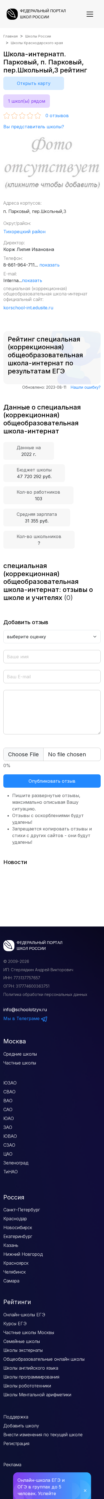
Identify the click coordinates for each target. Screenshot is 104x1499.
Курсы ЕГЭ (15, 1323)
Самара (11, 1281)
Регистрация (16, 1443)
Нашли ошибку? (86, 387)
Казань (10, 1245)
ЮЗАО (10, 1083)
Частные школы (19, 1063)
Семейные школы (21, 1341)
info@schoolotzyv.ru (25, 1009)
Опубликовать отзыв (52, 781)
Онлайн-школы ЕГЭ (24, 1314)
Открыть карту (33, 83)
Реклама (12, 1464)
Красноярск (16, 1263)
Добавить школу (21, 1425)
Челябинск (14, 1272)
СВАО (9, 1091)
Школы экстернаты (23, 1350)
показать (49, 265)
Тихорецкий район (24, 231)
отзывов (57, 115)
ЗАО (7, 1127)
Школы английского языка (30, 1368)
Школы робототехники (27, 1385)
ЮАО (8, 1118)
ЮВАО (10, 1136)
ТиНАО (10, 1171)
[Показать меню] (89, 14)
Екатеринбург (17, 1236)
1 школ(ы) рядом (26, 101)
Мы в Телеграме (22, 1018)
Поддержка (15, 1417)
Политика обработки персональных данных (45, 994)
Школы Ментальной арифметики (37, 1394)
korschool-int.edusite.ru (28, 307)
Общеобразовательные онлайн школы (44, 1359)
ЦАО (7, 1154)
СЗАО (9, 1145)
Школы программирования (31, 1377)
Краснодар (15, 1218)
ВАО (7, 1100)
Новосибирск (17, 1227)
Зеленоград (15, 1163)
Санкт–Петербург (21, 1209)
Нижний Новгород (23, 1254)
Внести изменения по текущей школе (43, 1434)
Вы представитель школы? (33, 126)
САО (7, 1109)
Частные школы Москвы (28, 1332)
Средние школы (20, 1054)
